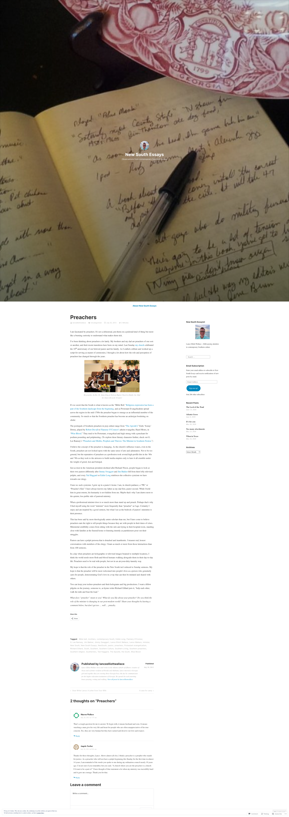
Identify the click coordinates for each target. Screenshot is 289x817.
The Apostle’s (132, 425)
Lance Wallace (135, 642)
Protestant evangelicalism (135, 645)
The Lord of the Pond (195, 407)
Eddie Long (105, 475)
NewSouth (102, 645)
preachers (119, 645)
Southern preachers (137, 648)
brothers (92, 639)
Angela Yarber (87, 746)
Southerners (91, 652)
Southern (94, 648)
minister (146, 642)
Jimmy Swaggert (106, 471)
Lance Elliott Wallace (119, 642)
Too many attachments (195, 429)
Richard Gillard (76, 648)
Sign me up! (193, 388)
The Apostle (115, 652)
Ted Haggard (91, 475)
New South (75, 645)
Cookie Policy (40, 813)
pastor (110, 645)
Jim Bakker (123, 471)
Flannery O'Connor (134, 639)
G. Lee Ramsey (76, 642)
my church (139, 345)
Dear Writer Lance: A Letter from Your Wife (88, 691)
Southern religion (77, 652)
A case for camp (145, 691)
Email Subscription (195, 366)
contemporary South (105, 639)
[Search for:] (198, 356)
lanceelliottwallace (79, 323)
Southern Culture (106, 648)
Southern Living (121, 648)
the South (125, 652)
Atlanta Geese (192, 414)
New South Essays (144, 154)
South (86, 648)
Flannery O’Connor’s (110, 429)
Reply (78, 736)
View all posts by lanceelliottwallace (120, 679)
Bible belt (83, 639)
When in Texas (192, 436)
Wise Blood (76, 433)
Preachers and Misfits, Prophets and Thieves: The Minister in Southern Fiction (117, 440)
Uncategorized (96, 323)
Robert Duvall (92, 429)
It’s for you (190, 421)
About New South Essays (144, 306)
